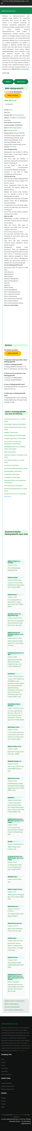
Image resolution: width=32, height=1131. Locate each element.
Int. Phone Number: (9, 125)
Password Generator (6, 1083)
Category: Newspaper (13, 982)
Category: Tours (12, 892)
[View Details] (8, 573)
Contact (3, 1065)
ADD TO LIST (16, 69)
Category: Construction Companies (14, 910)
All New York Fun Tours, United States (15, 494)
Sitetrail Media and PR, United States (15, 435)
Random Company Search (8, 1086)
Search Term (5, 73)
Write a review (13, 95)
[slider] (7, 91)
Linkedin (3, 1104)
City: (5, 112)
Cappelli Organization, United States (15, 438)
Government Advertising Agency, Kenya (15, 468)
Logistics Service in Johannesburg (14, 1001)
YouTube (3, 1101)
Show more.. (8, 496)
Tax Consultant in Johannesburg (14, 1010)
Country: (6, 109)
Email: (6, 127)
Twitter (3, 1107)
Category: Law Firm (13, 926)
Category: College (12, 657)
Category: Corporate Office (15, 618)
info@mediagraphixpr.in (15, 128)
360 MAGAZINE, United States (13, 471)
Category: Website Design (14, 580)
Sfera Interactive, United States (13, 485)
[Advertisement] (16, 322)
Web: (5, 130)
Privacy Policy (4, 1068)
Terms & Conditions (6, 1074)
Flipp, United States (10, 452)
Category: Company (13, 763)
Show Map (13, 147)
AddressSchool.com (8, 11)
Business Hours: (8, 133)
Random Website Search (7, 1089)
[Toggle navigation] (30, 10)
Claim (6, 100)
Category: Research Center (15, 638)
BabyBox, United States (11, 432)
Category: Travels (12, 565)
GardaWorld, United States (12, 477)
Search (8, 81)
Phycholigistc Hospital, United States (15, 424)
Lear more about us (22, 1050)
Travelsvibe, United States (11, 474)
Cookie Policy (4, 1071)
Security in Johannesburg (12, 1007)
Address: (6, 117)
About (2, 1059)
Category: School (12, 862)
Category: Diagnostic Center (15, 940)
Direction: (7, 146)
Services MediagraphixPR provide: (13, 265)
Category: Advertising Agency (16, 708)
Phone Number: (8, 122)
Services (3, 1062)
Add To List (21, 81)
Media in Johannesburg (11, 1004)
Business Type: (8, 115)
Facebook (3, 1098)
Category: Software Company (15, 676)
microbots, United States (11, 465)
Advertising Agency (18, 115)
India (10, 110)
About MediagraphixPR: (10, 149)
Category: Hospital (13, 729)
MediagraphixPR (12, 130)
